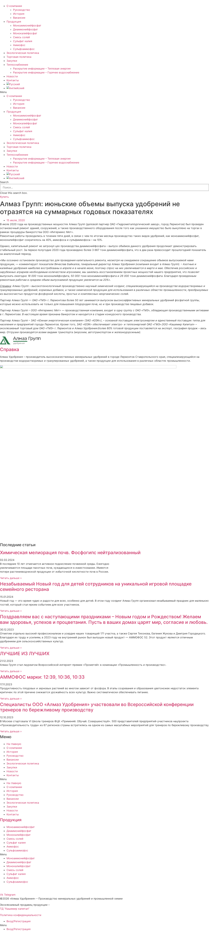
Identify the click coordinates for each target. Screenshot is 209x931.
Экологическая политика (23, 52)
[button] (104, 92)
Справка (9, 349)
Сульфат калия (22, 41)
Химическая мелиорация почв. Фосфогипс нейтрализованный (70, 552)
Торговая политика (19, 56)
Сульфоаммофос (24, 49)
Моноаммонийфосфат (27, 25)
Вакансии (19, 17)
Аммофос (19, 45)
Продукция (14, 21)
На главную (14, 744)
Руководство (21, 9)
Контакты (13, 80)
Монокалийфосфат (25, 33)
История (18, 13)
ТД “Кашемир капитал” (14, 908)
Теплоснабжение (17, 64)
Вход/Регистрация (19, 921)
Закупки (12, 60)
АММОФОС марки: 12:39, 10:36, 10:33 (42, 677)
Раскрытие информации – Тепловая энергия (42, 68)
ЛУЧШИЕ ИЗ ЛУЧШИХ (24, 653)
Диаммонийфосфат (25, 29)
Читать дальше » (11, 578)
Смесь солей (21, 37)
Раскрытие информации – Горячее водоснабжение (46, 72)
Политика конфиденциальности (20, 915)
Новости (12, 76)
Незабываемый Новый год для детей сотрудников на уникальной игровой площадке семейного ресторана (96, 586)
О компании (14, 6)
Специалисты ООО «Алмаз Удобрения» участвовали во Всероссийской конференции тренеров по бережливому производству (97, 707)
